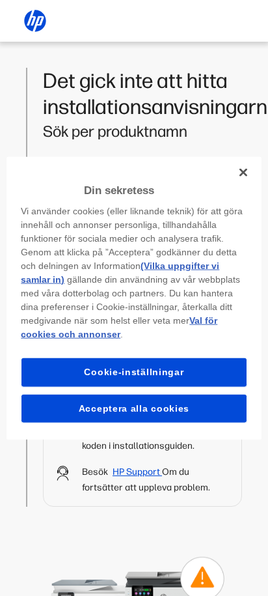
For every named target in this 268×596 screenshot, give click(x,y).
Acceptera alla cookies (134, 408)
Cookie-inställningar (133, 372)
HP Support (137, 471)
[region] (134, 298)
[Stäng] (243, 172)
